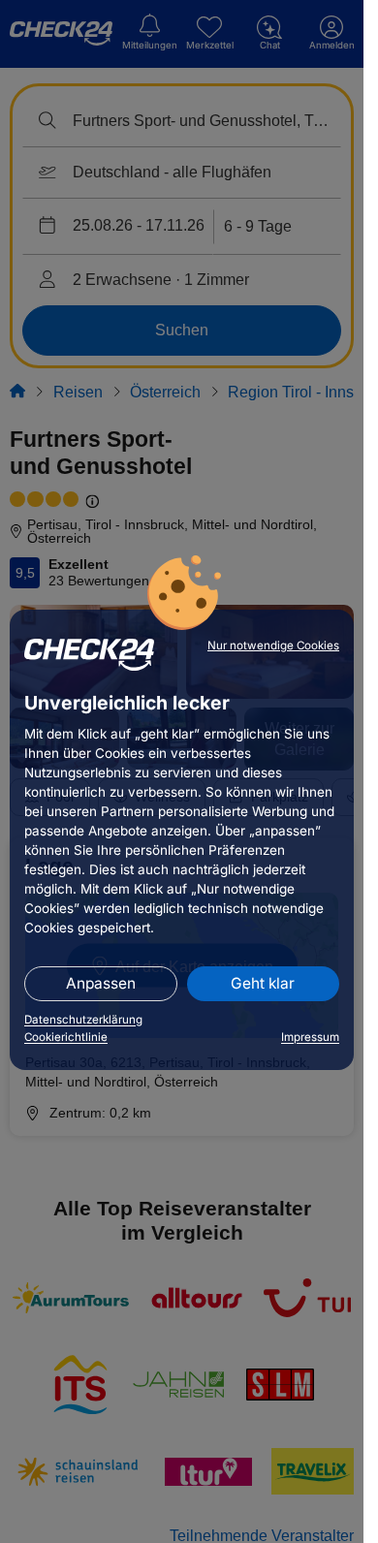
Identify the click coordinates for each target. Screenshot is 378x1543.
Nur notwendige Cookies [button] (273, 645)
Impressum (310, 1037)
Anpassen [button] (101, 983)
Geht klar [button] (263, 983)
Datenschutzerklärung (83, 1019)
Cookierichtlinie (66, 1037)
